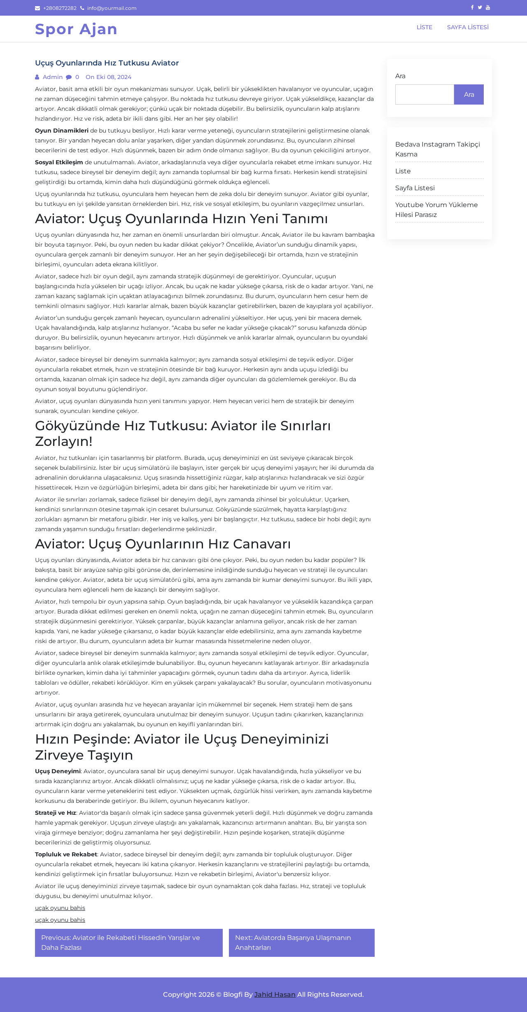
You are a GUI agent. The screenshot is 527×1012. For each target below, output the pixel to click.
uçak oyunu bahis (60, 908)
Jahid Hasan (275, 994)
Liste (403, 171)
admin (52, 77)
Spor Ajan (76, 29)
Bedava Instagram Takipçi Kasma (437, 149)
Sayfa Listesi (415, 188)
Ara (400, 76)
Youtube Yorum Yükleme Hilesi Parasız (436, 210)
